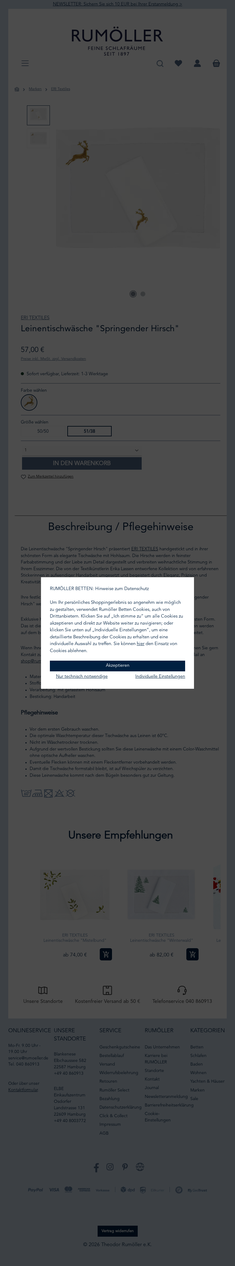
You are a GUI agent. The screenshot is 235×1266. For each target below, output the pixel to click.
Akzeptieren (117, 665)
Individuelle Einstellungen (160, 676)
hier (140, 644)
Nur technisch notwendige (82, 676)
